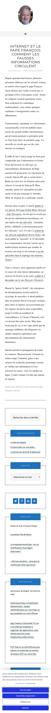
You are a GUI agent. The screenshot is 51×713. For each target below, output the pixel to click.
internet (34, 386)
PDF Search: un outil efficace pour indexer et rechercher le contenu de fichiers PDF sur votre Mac (25, 650)
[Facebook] (21, 501)
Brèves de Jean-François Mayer (25, 15)
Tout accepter (25, 690)
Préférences (25, 702)
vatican (16, 390)
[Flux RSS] (34, 501)
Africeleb (27, 222)
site (21, 222)
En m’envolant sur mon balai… (23, 447)
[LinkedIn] (28, 501)
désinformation (23, 386)
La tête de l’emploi (18, 442)
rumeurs (8, 390)
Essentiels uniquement (25, 696)
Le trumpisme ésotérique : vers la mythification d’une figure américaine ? (24, 548)
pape (40, 386)
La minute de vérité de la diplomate (25, 452)
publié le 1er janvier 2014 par (25, 210)
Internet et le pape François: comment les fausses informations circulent (25, 56)
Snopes (8, 259)
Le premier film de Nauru (20, 534)
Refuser (25, 708)
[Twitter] (15, 501)
